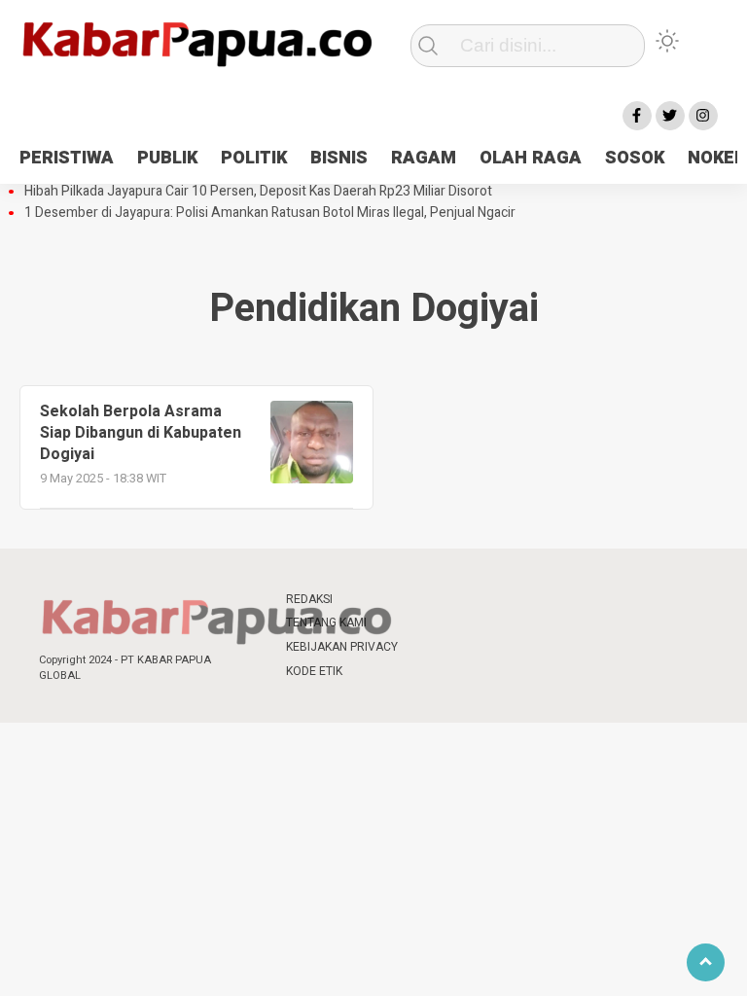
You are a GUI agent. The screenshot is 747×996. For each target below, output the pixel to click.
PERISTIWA (66, 158)
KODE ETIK (314, 671)
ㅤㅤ (432, 599)
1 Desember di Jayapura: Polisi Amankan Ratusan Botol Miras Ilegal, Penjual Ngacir (270, 213)
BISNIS (339, 158)
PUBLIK (167, 158)
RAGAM (423, 158)
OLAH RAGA (531, 158)
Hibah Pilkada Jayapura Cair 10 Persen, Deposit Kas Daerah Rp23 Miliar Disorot (258, 191)
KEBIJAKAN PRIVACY (342, 647)
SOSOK (634, 158)
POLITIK (254, 158)
